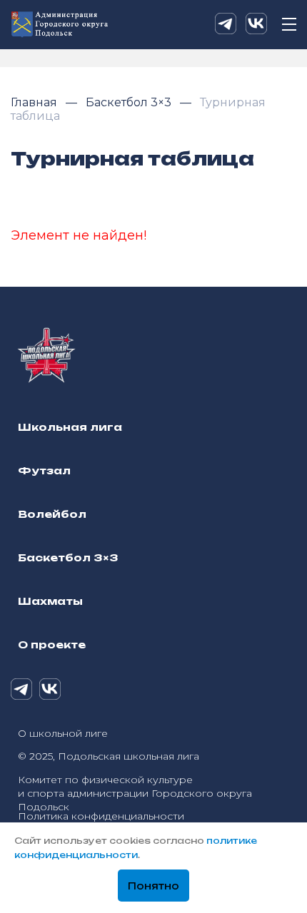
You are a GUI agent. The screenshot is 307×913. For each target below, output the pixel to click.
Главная (35, 102)
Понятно (153, 886)
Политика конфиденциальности (101, 816)
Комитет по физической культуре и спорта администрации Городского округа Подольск (135, 793)
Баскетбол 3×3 (130, 102)
